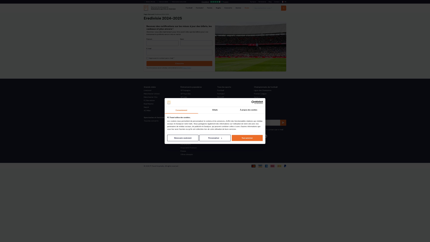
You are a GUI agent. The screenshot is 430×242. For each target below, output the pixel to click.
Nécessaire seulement (182, 138)
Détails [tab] (215, 110)
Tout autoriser (247, 138)
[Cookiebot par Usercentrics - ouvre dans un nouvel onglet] (253, 102)
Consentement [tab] (181, 110)
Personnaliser (213, 138)
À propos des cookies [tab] (248, 110)
